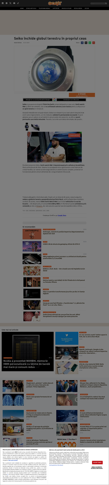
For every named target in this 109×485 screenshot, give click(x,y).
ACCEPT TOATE (97, 462)
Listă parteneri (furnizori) (56, 465)
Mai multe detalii (13, 460)
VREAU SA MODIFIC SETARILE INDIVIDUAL (97, 467)
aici (7, 474)
